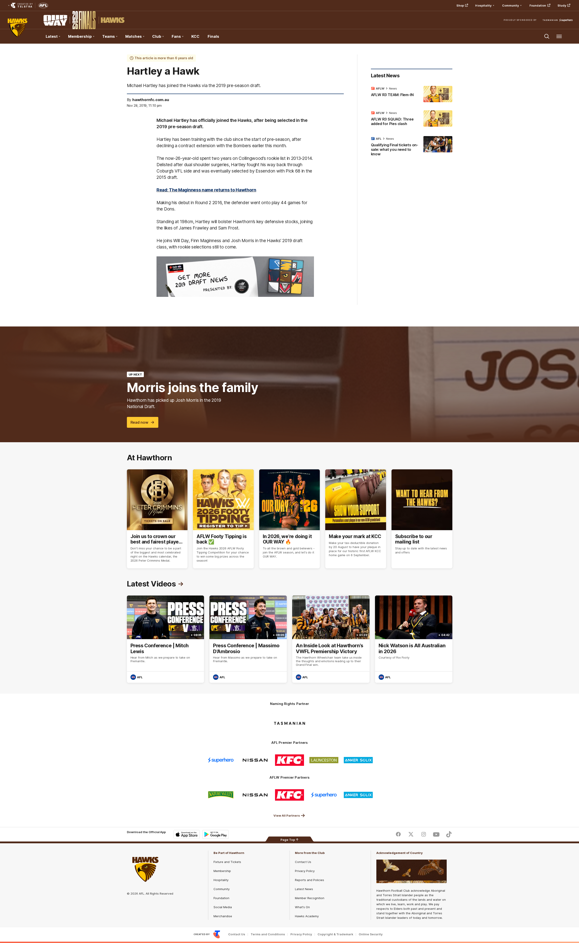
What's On (302, 907)
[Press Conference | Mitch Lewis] (165, 639)
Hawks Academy (307, 916)
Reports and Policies (309, 880)
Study (562, 5)
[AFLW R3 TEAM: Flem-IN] (411, 94)
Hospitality (221, 880)
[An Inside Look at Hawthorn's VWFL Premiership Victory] (331, 639)
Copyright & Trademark (335, 934)
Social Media (223, 907)
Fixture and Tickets (227, 862)
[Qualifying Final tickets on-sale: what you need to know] (411, 147)
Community (222, 889)
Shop (460, 5)
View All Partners (286, 815)
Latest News (304, 889)
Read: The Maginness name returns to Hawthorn (206, 190)
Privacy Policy (305, 871)
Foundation (537, 5)
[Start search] (546, 36)
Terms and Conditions (268, 934)
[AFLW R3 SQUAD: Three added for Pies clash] (411, 119)
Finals (213, 36)
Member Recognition (309, 898)
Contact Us (303, 862)
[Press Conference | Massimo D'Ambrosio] (248, 639)
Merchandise (223, 916)
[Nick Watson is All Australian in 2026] (413, 639)
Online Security (371, 934)
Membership (222, 871)
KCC (195, 36)
